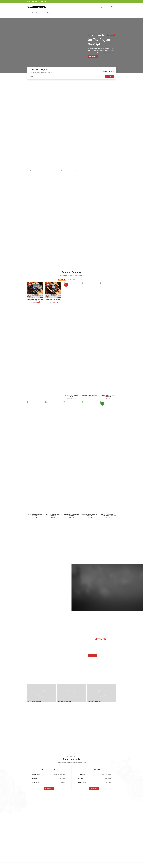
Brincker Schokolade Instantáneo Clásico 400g (53, 515)
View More (92, 655)
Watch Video (92, 56)
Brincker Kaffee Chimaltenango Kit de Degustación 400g (35, 300)
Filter (109, 76)
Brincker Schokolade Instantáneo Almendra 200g (108, 396)
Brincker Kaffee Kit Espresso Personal (71, 396)
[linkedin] (113, 2)
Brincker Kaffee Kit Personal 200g (89, 395)
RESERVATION (48, 788)
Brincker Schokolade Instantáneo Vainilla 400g (89, 515)
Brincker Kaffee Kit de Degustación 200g (53, 300)
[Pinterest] (111, 2)
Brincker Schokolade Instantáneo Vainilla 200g (71, 515)
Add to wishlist (42, 291)
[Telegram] (115, 2)
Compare (42, 284)
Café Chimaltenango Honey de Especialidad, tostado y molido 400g (108, 515)
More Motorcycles (108, 71)
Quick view (42, 288)
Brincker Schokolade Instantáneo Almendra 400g (35, 515)
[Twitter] (110, 2)
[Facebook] (108, 2)
